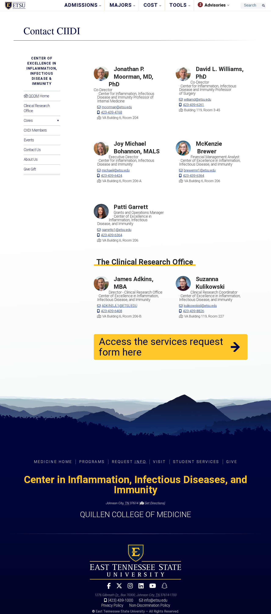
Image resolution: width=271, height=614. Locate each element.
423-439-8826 (193, 311)
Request (129, 462)
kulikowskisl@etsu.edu (200, 306)
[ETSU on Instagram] (128, 587)
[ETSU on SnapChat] (163, 587)
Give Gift (30, 169)
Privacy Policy (112, 605)
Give (231, 462)
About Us (30, 159)
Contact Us (32, 150)
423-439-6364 (193, 176)
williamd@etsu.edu (197, 100)
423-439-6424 (111, 176)
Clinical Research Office (37, 108)
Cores (28, 120)
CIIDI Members (35, 130)
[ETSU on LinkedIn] (139, 587)
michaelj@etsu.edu (116, 170)
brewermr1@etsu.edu (200, 170)
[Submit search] (263, 6)
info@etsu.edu (155, 600)
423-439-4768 (111, 112)
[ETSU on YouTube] (151, 587)
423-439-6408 (111, 311)
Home (39, 96)
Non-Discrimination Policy (149, 605)
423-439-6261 (193, 105)
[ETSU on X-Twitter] (117, 587)
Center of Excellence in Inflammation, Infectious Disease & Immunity (41, 71)
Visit (159, 462)
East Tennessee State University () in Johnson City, (135, 562)
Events (29, 140)
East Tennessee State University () (32, 6)
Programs (92, 462)
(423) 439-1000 (120, 600)
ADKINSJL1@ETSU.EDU (119, 306)
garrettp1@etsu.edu (116, 230)
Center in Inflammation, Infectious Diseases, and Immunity (135, 485)
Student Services (196, 462)
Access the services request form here (161, 347)
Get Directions (154, 503)
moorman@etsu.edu (117, 107)
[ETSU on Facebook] (107, 587)
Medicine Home (53, 462)
